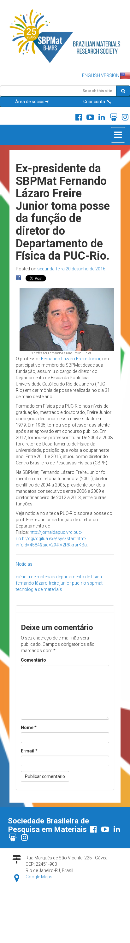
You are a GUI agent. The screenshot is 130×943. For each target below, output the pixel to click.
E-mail (29, 750)
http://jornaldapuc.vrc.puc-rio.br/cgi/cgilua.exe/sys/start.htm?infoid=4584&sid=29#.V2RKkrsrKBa (51, 538)
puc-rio (79, 583)
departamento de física (79, 576)
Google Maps (39, 876)
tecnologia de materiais (39, 589)
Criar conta (94, 101)
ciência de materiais (35, 576)
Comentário (33, 660)
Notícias (24, 564)
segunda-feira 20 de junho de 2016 (71, 268)
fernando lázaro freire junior (43, 583)
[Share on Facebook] (18, 277)
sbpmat (95, 583)
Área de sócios (29, 101)
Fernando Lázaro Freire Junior (70, 358)
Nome (29, 727)
